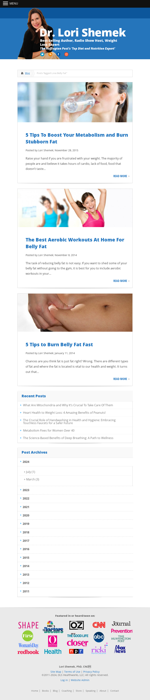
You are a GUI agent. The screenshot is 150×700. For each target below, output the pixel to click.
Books (45, 691)
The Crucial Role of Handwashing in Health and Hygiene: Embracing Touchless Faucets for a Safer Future (69, 421)
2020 (26, 515)
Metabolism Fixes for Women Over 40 (48, 430)
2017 (26, 541)
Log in (64, 680)
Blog (27, 73)
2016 (26, 549)
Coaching (67, 691)
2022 (26, 498)
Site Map (55, 671)
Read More (120, 176)
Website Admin (80, 680)
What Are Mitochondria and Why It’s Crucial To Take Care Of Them (68, 405)
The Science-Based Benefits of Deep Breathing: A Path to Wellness (68, 438)
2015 (26, 558)
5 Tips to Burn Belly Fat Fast (59, 344)
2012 (26, 583)
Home (34, 691)
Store (79, 691)
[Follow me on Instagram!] (66, 55)
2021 (26, 507)
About (103, 691)
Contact (114, 691)
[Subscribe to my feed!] (50, 55)
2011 (26, 591)
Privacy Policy (91, 671)
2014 (26, 566)
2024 (26, 462)
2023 (26, 490)
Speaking (90, 691)
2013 (26, 575)
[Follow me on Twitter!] (42, 55)
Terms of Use (72, 671)
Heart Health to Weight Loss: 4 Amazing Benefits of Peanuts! (64, 413)
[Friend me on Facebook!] (58, 55)
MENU (14, 3)
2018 (26, 532)
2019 (26, 524)
